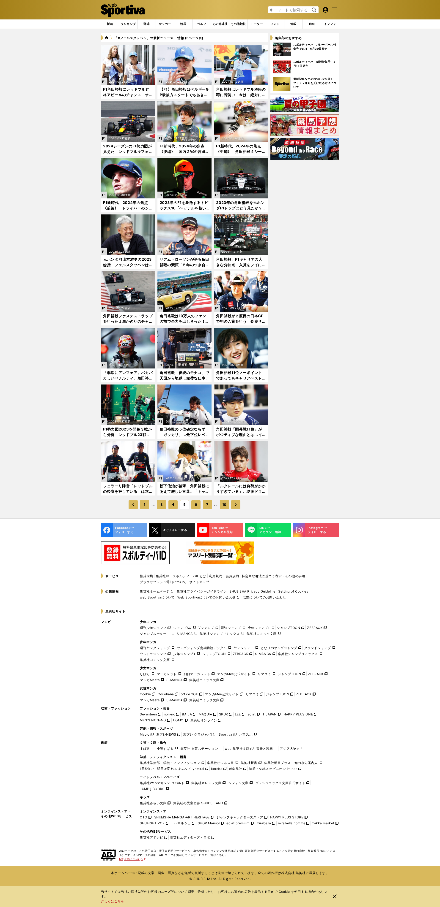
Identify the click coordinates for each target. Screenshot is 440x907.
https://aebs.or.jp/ (132, 859)
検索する (313, 10)
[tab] (147, 24)
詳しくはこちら (112, 901)
